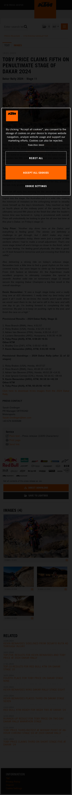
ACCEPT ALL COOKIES (36, 172)
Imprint (41, 144)
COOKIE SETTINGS (36, 186)
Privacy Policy (33, 144)
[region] (36, 152)
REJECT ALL (36, 158)
